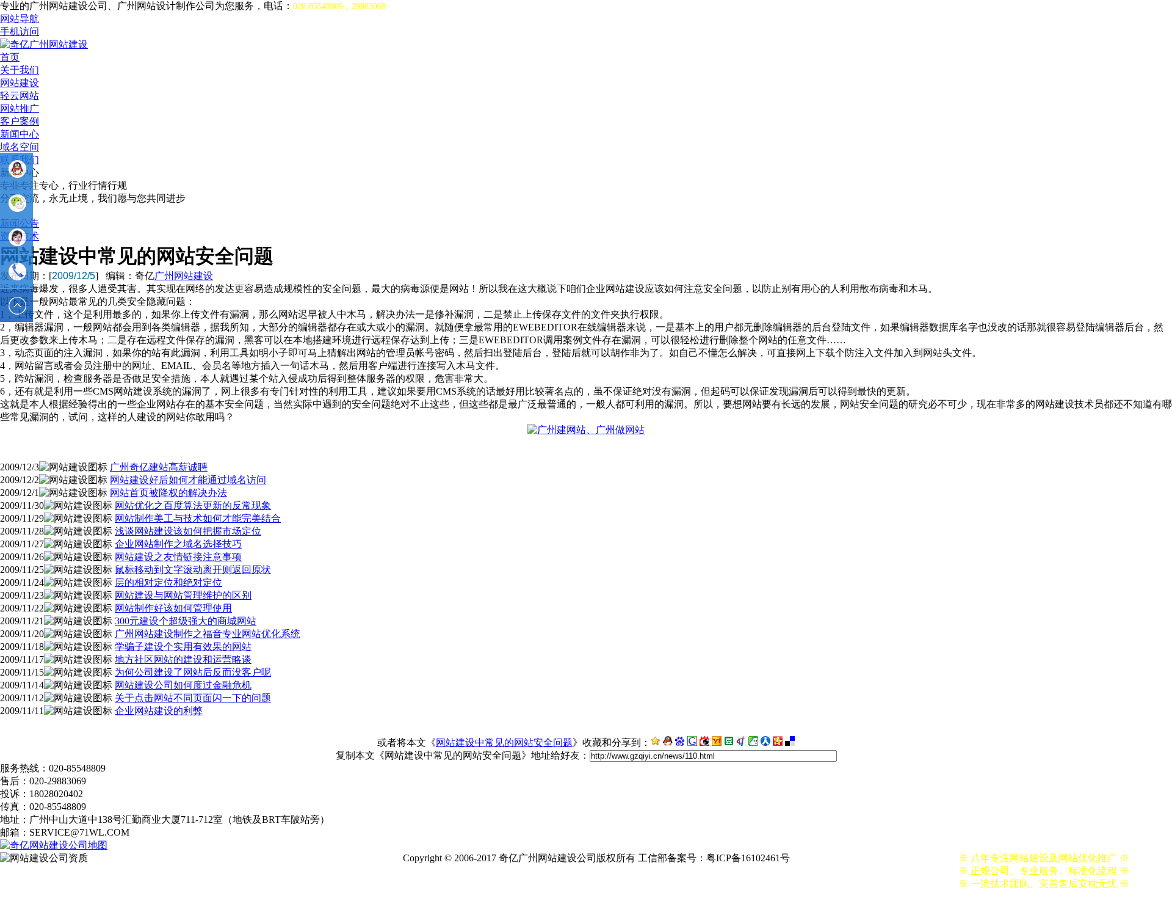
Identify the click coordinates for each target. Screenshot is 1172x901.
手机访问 (19, 31)
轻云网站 (19, 95)
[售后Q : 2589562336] (16, 237)
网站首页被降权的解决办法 (168, 492)
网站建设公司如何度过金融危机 (183, 685)
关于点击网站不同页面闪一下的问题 (193, 698)
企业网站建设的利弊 (159, 711)
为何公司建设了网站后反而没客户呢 (193, 672)
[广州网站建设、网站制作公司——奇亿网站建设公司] (44, 44)
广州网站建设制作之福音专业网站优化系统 (207, 634)
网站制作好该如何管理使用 (173, 608)
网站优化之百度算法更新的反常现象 (193, 505)
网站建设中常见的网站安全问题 (504, 742)
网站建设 (19, 83)
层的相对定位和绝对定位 (168, 582)
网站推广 (19, 108)
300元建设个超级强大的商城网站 (185, 621)
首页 (10, 57)
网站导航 (19, 18)
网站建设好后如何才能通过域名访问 (188, 480)
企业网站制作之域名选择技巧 (178, 544)
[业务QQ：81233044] (16, 169)
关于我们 (19, 70)
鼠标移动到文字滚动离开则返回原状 (193, 569)
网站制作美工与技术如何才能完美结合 (198, 518)
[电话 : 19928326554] (16, 271)
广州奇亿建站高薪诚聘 (159, 467)
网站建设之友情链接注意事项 (178, 557)
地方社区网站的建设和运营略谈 (183, 659)
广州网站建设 (183, 276)
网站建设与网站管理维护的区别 (183, 595)
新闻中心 (19, 134)
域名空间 (19, 147)
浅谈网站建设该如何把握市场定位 (188, 531)
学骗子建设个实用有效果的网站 (183, 646)
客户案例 (19, 121)
